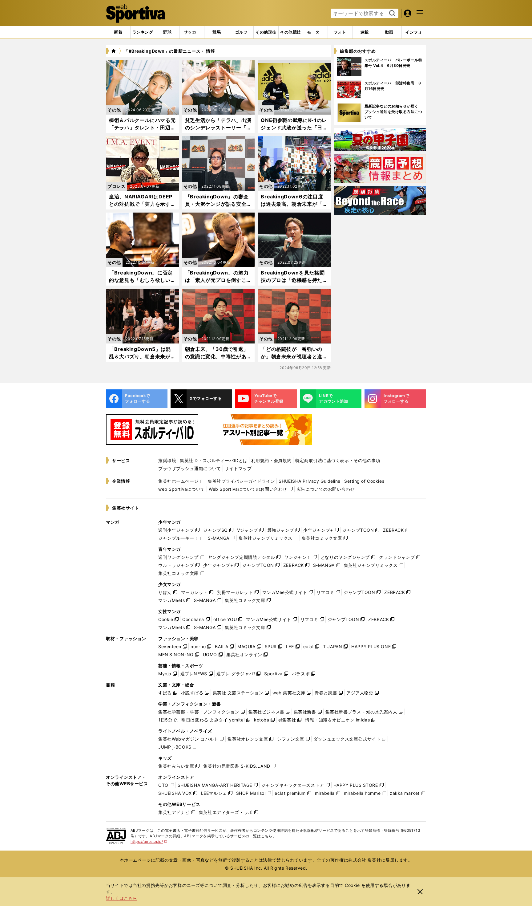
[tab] (167, 32)
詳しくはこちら (121, 898)
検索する (391, 13)
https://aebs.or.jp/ (149, 841)
